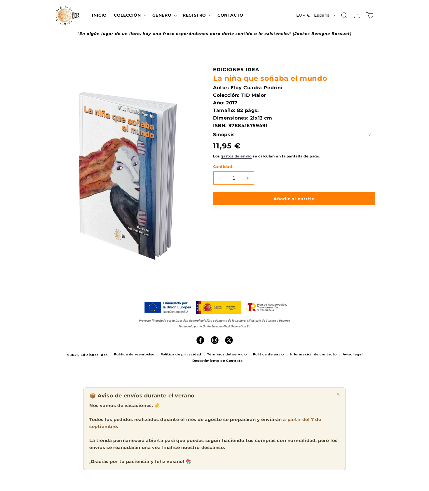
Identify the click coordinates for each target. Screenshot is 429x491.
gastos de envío (236, 156)
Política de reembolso (134, 354)
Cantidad (222, 166)
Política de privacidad (181, 354)
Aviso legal (353, 354)
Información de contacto (313, 354)
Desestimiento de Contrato (217, 361)
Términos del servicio (227, 354)
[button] (129, 15)
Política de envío (268, 354)
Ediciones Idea (94, 355)
